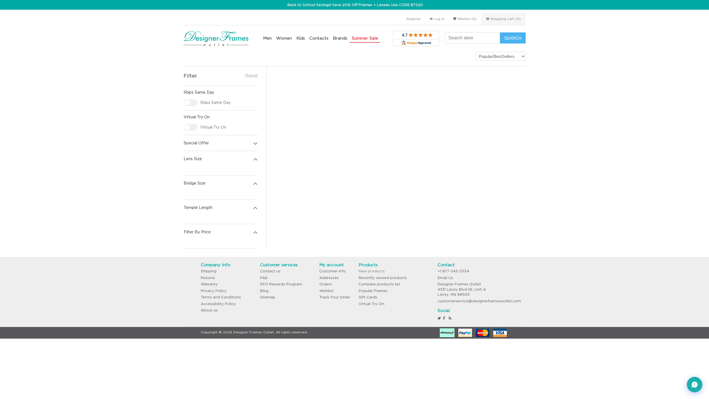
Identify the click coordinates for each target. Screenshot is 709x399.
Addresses (329, 278)
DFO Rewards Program (281, 284)
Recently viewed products (383, 278)
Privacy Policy (214, 291)
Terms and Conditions (221, 297)
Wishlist (326, 291)
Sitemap (267, 297)
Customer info (332, 271)
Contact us (270, 271)
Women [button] (284, 38)
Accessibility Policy (218, 304)
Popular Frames (373, 291)
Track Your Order (334, 297)
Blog (264, 291)
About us (209, 310)
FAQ (264, 278)
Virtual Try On (213, 127)
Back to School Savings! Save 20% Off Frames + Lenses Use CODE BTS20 (355, 5)
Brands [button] (340, 38)
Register (414, 19)
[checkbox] (190, 102)
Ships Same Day (215, 102)
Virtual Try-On (371, 304)
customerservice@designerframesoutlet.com (479, 301)
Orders (325, 284)
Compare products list (379, 284)
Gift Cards (368, 297)
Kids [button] (300, 38)
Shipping (209, 271)
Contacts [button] (318, 38)
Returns (208, 278)
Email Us (445, 278)
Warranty (209, 284)
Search (513, 38)
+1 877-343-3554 (453, 271)
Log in (438, 19)
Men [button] (267, 38)
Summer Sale (365, 38)
